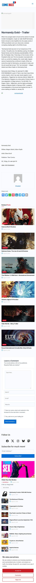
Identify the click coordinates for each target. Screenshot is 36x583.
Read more (6, 487)
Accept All (18, 570)
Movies (5, 476)
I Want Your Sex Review (9, 480)
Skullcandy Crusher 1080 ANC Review (20, 492)
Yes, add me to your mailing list (14, 416)
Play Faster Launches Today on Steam (20, 513)
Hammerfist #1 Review (9, 227)
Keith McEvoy (5, 482)
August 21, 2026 (15, 482)
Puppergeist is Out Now (16, 506)
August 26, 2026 (6, 229)
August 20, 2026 (14, 501)
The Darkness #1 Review (16, 499)
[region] (18, 569)
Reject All (18, 579)
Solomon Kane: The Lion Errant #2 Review (15, 251)
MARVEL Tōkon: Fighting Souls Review (20, 533)
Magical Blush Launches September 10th (21, 520)
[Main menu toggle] (32, 3)
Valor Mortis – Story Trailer (10, 324)
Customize (18, 575)
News (4, 271)
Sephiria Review (14, 547)
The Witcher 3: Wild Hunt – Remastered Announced (18, 275)
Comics (5, 223)
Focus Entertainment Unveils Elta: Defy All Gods (16, 348)
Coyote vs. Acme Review (16, 540)
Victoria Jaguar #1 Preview (10, 299)
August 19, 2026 (14, 549)
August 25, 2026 (6, 277)
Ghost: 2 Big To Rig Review (17, 527)
